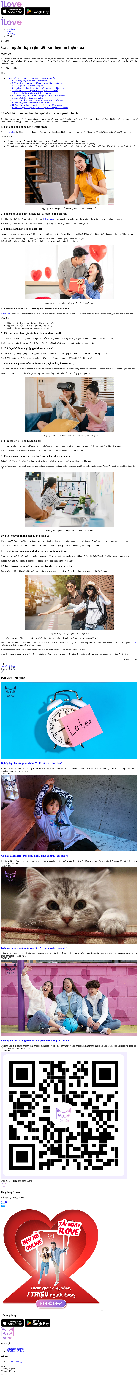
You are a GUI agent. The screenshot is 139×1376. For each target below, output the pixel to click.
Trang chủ (11, 29)
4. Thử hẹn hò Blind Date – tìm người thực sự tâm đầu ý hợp (38, 88)
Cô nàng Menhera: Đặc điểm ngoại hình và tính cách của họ (35, 855)
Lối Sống (11, 34)
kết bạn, (11, 666)
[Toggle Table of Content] (3, 74)
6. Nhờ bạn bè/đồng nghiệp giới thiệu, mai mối (32, 93)
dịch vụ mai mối (50, 219)
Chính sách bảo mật (15, 1349)
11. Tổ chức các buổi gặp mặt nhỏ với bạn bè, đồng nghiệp (37, 105)
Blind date (5, 314)
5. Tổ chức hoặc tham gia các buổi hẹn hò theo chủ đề (35, 90)
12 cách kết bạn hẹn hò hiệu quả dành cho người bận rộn (31, 78)
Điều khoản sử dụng (15, 1351)
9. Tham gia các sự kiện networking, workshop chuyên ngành (38, 100)
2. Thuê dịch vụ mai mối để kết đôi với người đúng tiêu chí (37, 83)
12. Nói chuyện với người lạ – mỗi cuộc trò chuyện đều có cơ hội (40, 107)
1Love (135, 642)
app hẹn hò (10, 132)
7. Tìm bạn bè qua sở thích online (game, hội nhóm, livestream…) (40, 95)
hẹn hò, (4, 666)
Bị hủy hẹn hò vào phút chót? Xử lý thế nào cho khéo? (31, 763)
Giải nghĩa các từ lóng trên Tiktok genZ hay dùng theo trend (35, 1040)
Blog (9, 31)
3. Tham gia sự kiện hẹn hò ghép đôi (27, 85)
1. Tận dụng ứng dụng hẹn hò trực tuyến (29, 81)
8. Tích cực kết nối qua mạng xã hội (27, 98)
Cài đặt (4, 1202)
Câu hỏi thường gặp (15, 1362)
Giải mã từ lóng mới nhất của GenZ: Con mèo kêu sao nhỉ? (34, 948)
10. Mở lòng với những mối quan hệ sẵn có (30, 103)
